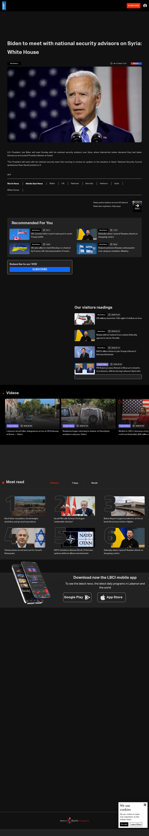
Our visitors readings (93, 308)
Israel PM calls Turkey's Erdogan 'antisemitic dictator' (69, 520)
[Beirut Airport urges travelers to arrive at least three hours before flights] (124, 509)
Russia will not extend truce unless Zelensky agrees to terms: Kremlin (116, 336)
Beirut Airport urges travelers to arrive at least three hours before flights (123, 520)
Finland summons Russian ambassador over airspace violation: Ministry (116, 249)
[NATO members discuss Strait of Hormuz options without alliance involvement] (74, 541)
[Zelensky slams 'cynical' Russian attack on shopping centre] (124, 541)
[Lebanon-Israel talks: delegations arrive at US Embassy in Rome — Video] (32, 417)
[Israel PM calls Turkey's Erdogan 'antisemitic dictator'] (74, 509)
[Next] (145, 417)
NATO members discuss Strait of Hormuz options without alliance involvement (73, 551)
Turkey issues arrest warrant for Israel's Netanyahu (23, 551)
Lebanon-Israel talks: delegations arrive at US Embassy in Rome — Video (33, 432)
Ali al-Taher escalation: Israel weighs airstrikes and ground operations (21, 520)
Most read (15, 482)
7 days (75, 483)
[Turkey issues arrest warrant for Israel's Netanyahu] (24, 541)
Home (15, 833)
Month (94, 483)
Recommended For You (32, 223)
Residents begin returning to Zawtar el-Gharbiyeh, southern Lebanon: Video (86, 432)
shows (106, 833)
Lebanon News (102, 364)
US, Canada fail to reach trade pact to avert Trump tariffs (51, 235)
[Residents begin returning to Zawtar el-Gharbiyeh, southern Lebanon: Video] (88, 417)
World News (36, 230)
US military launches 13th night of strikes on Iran (119, 318)
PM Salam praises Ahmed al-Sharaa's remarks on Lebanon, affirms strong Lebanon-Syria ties (118, 369)
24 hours (54, 483)
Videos (12, 393)
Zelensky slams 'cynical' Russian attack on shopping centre (118, 235)
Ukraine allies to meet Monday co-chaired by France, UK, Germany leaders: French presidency (50, 250)
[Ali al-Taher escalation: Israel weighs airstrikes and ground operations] (24, 509)
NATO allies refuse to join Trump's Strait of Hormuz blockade (116, 353)
